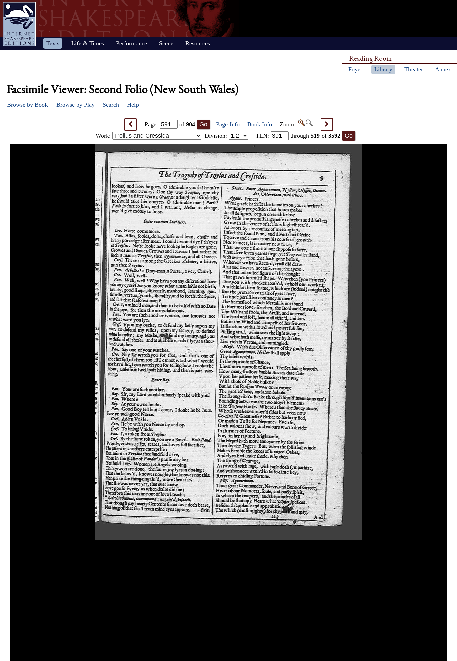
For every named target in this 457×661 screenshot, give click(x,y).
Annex (443, 69)
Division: (217, 135)
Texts (52, 43)
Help (133, 104)
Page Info (228, 124)
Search (111, 104)
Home (19, 24)
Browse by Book (27, 104)
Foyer (355, 69)
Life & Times (87, 43)
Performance (131, 43)
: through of (298, 135)
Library (383, 69)
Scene (166, 43)
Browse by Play (75, 104)
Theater (413, 69)
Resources (197, 43)
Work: (104, 135)
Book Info (259, 124)
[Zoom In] (301, 124)
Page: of (170, 124)
